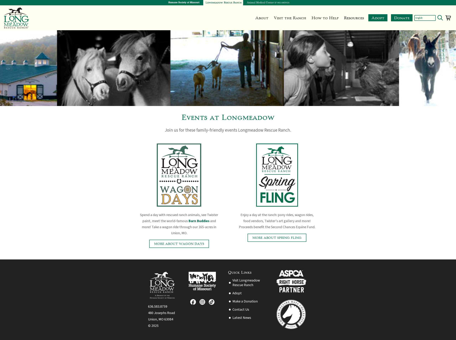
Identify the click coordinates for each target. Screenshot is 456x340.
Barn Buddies (198, 221)
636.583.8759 (157, 306)
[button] (261, 18)
